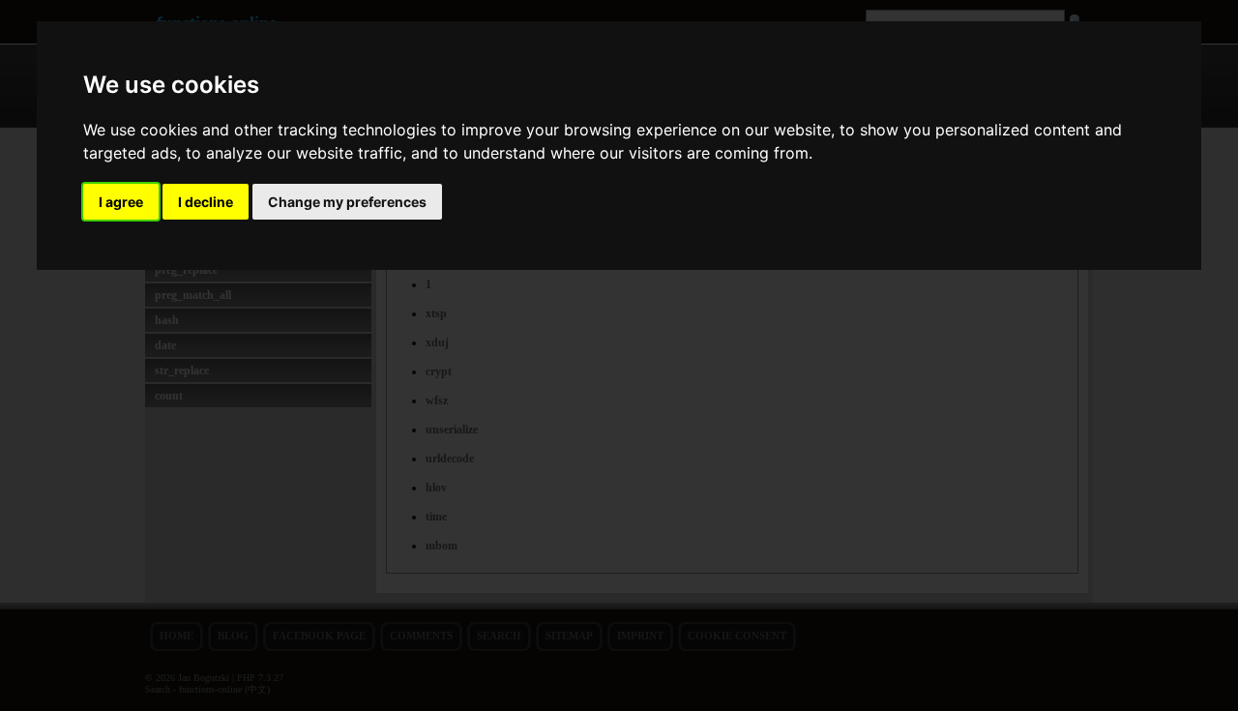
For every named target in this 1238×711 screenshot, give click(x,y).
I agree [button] (121, 201)
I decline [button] (205, 201)
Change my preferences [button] (347, 201)
